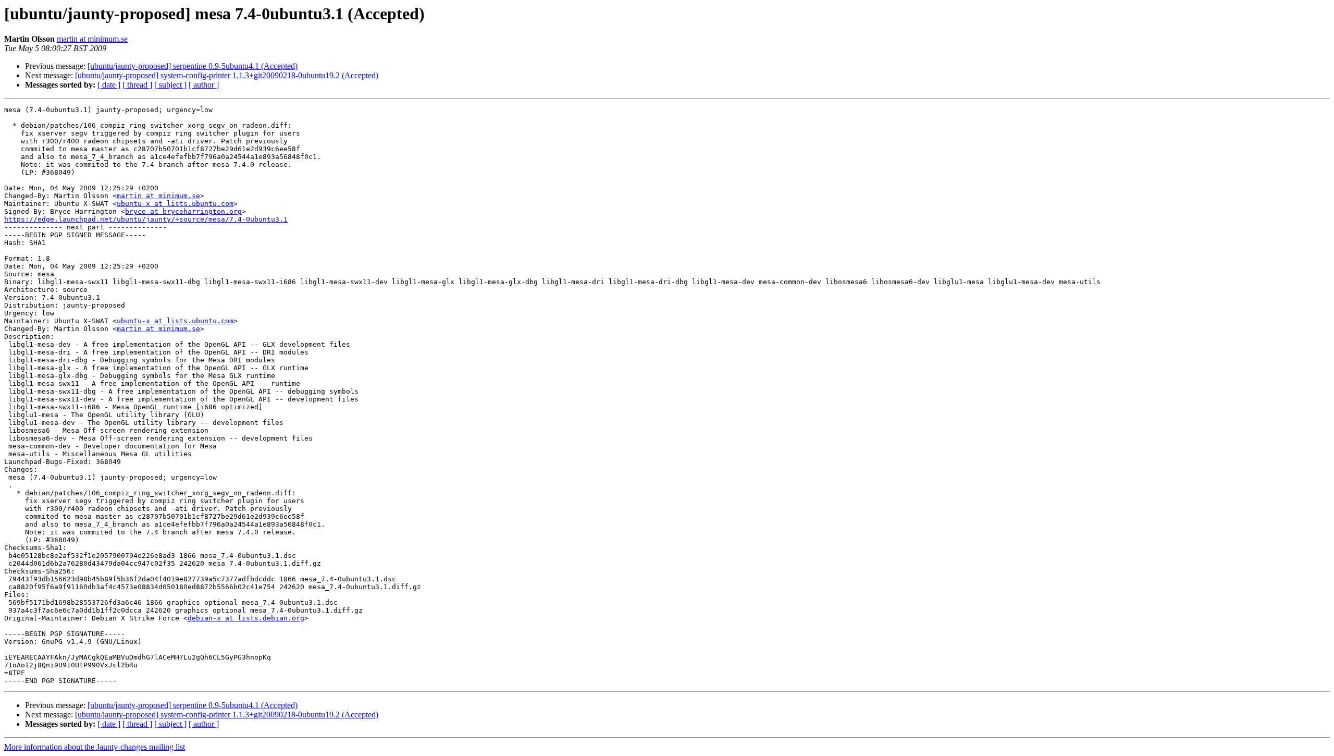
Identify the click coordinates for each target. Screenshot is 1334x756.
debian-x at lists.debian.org (246, 618)
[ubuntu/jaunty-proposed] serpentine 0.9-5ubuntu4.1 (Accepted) (193, 66)
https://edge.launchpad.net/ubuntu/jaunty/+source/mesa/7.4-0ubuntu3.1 (146, 219)
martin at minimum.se (92, 38)
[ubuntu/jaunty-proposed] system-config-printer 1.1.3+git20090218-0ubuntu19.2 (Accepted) (226, 75)
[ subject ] (170, 84)
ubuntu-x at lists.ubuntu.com (175, 204)
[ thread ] (137, 84)
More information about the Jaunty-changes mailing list (94, 746)
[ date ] (108, 84)
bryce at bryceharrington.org (183, 211)
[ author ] (204, 84)
